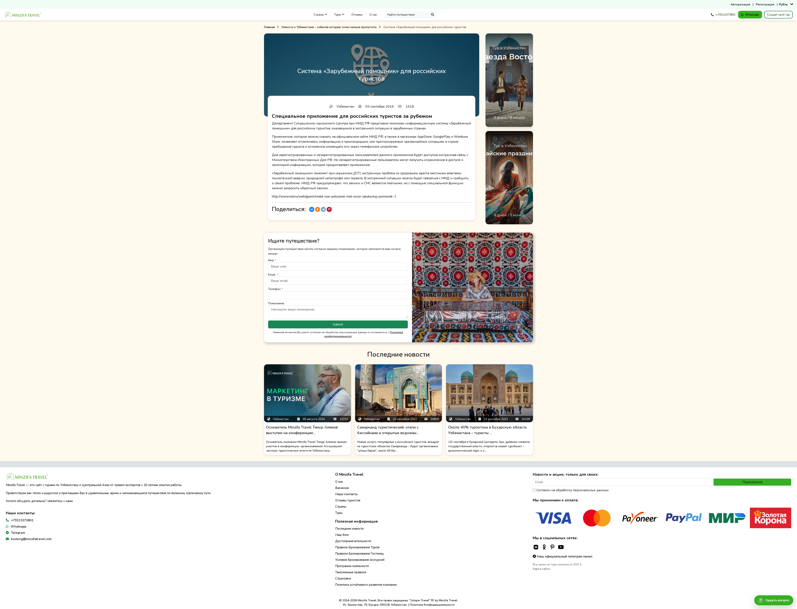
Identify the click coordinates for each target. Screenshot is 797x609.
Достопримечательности (353, 541)
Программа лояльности (352, 566)
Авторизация (740, 4)
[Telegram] (323, 209)
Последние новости (349, 529)
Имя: (272, 260)
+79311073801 (725, 15)
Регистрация (765, 4)
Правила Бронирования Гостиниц (359, 553)
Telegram (18, 533)
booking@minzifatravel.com (31, 539)
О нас (373, 15)
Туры (338, 15)
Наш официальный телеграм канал (564, 556)
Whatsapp (752, 15)
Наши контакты (346, 494)
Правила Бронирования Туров (357, 547)
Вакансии (342, 488)
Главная (269, 27)
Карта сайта (541, 569)
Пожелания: (276, 303)
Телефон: (275, 289)
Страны (319, 15)
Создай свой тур (778, 15)
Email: (273, 275)
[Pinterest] (329, 209)
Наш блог (342, 535)
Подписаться (752, 482)
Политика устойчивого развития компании (366, 585)
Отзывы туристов (347, 500)
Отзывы (356, 15)
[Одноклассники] (317, 209)
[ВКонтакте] (311, 209)
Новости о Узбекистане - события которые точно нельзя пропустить (329, 27)
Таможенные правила (350, 572)
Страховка (343, 578)
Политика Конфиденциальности (432, 605)
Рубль (783, 4)
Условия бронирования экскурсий (359, 560)
